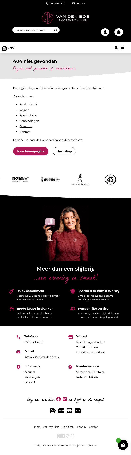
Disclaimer (68, 426)
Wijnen (25, 110)
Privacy (81, 426)
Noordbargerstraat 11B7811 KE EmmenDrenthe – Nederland (91, 347)
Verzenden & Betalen (90, 372)
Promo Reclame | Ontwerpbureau (77, 445)
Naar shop (64, 151)
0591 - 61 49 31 (56, 3)
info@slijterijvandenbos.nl (42, 357)
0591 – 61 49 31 (33, 342)
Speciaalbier (28, 115)
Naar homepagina (30, 151)
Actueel (29, 372)
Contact (78, 3)
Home (36, 426)
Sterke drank (28, 104)
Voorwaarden (51, 426)
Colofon (93, 426)
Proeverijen (32, 377)
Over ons (26, 126)
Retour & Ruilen (87, 377)
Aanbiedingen (29, 121)
